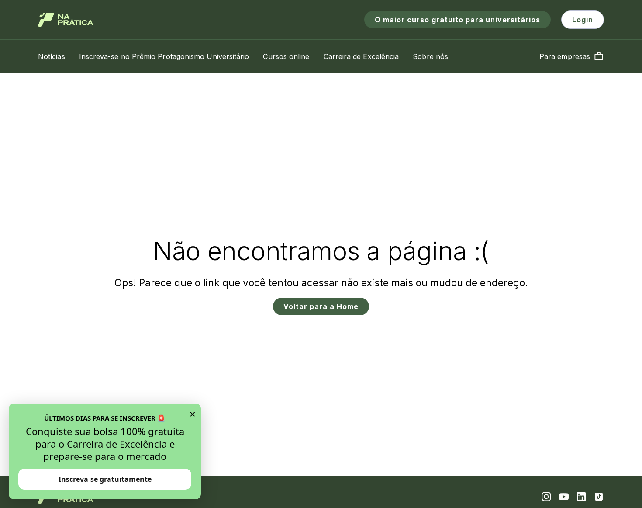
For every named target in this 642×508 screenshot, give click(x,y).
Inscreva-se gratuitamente (105, 479)
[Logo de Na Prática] (65, 20)
